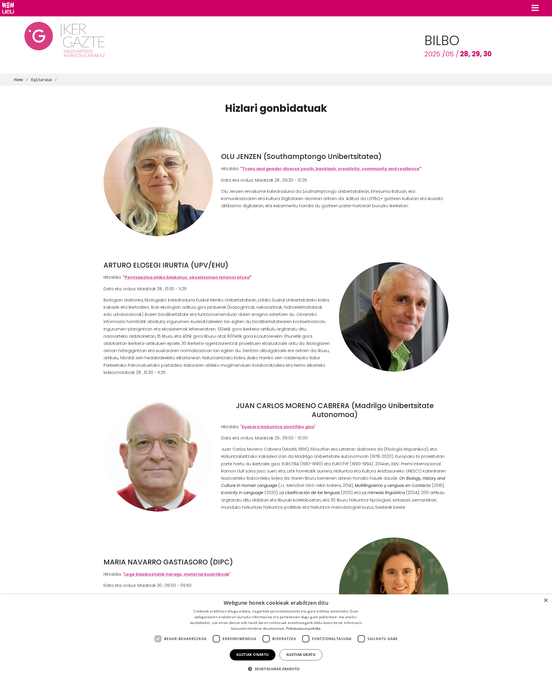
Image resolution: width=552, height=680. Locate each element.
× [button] (545, 600)
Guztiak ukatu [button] (300, 654)
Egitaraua (41, 80)
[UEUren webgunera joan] (8, 8)
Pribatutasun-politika (303, 628)
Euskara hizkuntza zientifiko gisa (278, 427)
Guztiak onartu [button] (252, 654)
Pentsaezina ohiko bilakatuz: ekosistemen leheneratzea (187, 277)
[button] (276, 669)
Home (18, 80)
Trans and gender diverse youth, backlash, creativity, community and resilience (330, 169)
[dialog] (276, 637)
